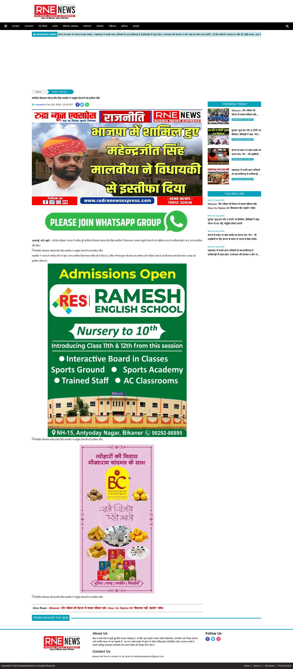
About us (257, 666)
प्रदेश (55, 26)
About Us (100, 633)
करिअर (124, 26)
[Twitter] (213, 639)
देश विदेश (42, 26)
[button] (5, 26)
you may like (234, 193)
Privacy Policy (284, 666)
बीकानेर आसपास (70, 26)
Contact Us (101, 651)
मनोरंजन (87, 26)
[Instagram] (218, 639)
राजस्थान (29, 26)
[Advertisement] (146, 63)
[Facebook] (208, 639)
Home (16, 26)
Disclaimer (270, 666)
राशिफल (112, 26)
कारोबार (100, 26)
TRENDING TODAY (234, 104)
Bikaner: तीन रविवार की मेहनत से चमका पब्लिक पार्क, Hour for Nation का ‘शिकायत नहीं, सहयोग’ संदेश (106, 608)
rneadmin (41, 104)
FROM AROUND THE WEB (50, 617)
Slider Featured (59, 91)
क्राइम (136, 26)
